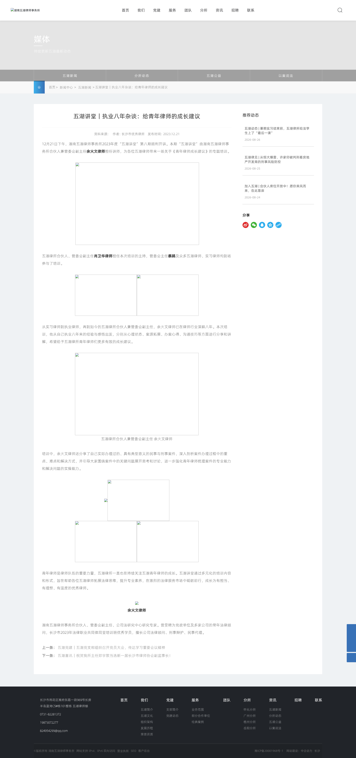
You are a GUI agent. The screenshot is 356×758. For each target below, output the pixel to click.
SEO (133, 751)
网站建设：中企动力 (299, 751)
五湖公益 (214, 75)
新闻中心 (66, 87)
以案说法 (286, 75)
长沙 (317, 751)
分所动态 (142, 75)
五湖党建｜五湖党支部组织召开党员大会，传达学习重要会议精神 (111, 647)
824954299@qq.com (54, 731)
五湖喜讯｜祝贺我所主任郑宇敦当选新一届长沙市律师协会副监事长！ (115, 655)
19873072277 (49, 722)
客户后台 (144, 751)
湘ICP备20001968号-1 (268, 751)
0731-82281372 (50, 714)
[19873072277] (351, 628)
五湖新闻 (70, 75)
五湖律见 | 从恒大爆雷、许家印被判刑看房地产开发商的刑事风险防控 (277, 159)
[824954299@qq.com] (351, 638)
